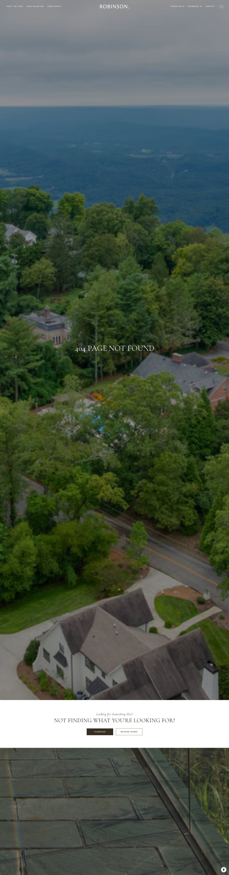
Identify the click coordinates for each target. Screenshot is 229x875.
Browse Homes (129, 731)
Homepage (100, 731)
